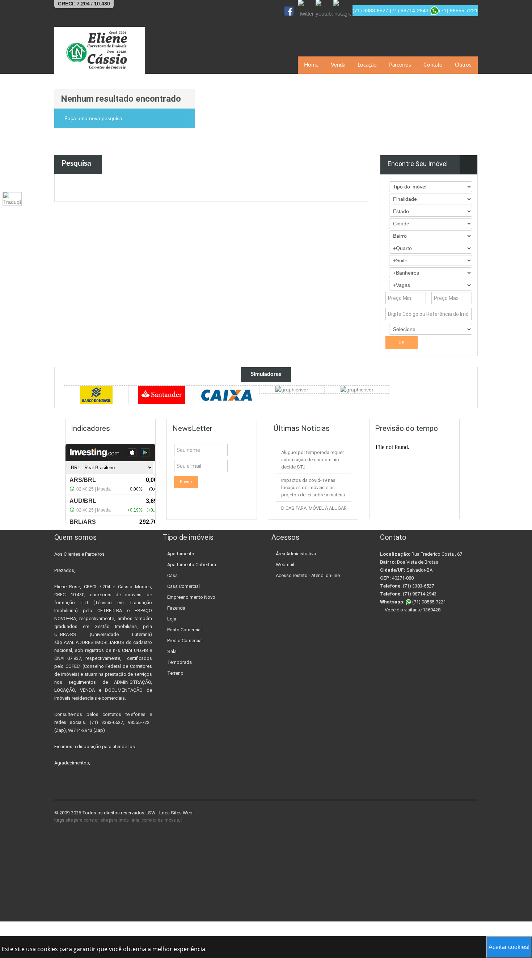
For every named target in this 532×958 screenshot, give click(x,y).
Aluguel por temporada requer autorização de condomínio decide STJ (312, 460)
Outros (463, 65)
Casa (172, 575)
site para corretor (82, 820)
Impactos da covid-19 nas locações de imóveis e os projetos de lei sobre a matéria (313, 487)
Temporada (179, 662)
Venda (338, 65)
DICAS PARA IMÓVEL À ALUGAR (314, 508)
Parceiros (400, 65)
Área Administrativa (296, 553)
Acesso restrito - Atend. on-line (308, 575)
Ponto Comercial (184, 629)
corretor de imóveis (160, 820)
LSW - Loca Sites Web (169, 812)
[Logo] (99, 50)
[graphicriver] (96, 394)
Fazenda (176, 608)
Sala (172, 651)
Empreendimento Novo (191, 597)
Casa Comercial (183, 586)
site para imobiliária (120, 820)
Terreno (175, 673)
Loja (171, 619)
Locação (367, 65)
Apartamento (180, 553)
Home (311, 65)
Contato (433, 65)
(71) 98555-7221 (428, 602)
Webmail (285, 564)
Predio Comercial (185, 640)
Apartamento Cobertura (191, 564)
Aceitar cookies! (509, 947)
